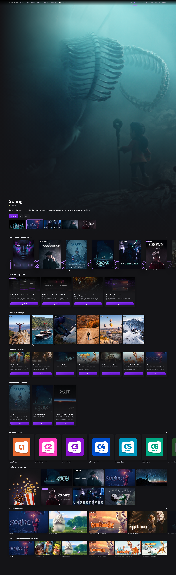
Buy (20, 373)
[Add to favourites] (21, 216)
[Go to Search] (147, 2)
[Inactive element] (21, 447)
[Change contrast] (131, 3)
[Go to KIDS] (60, 2)
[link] (13, 3)
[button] (17, 224)
